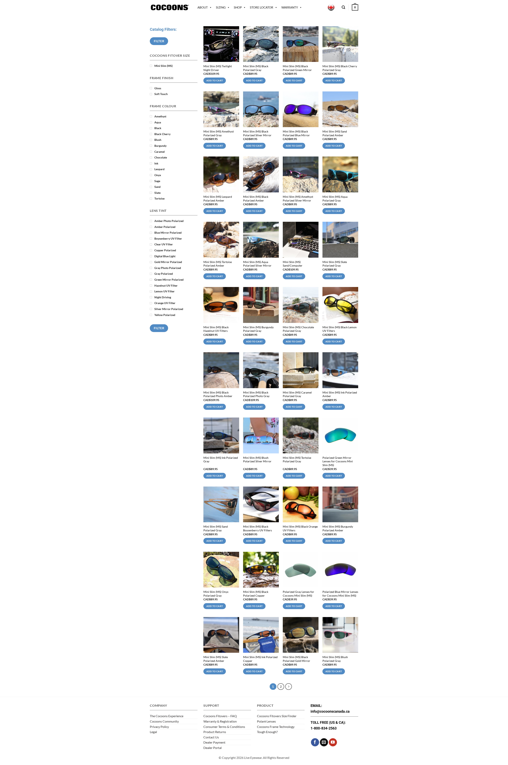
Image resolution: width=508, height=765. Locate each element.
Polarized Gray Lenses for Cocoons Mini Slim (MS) (298, 593)
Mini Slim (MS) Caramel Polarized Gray (297, 394)
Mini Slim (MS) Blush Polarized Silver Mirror (257, 459)
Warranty (289, 7)
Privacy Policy (159, 727)
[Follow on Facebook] (315, 742)
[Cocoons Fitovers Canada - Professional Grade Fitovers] (170, 7)
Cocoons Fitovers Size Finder (276, 716)
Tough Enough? (267, 732)
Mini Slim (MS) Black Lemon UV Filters (339, 329)
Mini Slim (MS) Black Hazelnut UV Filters (216, 329)
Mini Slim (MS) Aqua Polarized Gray (334, 198)
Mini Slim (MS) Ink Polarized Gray (220, 459)
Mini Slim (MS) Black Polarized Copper (255, 593)
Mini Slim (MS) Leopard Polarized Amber (217, 198)
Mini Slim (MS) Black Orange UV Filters (300, 528)
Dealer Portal (212, 748)
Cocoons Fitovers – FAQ (220, 716)
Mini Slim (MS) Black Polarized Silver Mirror (257, 133)
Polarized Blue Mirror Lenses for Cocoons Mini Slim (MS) (340, 593)
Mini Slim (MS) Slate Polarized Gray (334, 263)
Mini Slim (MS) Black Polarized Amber (255, 198)
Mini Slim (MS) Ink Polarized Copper (260, 658)
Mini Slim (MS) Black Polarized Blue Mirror (296, 133)
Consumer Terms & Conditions (224, 727)
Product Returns (214, 732)
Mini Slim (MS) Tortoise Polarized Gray (297, 459)
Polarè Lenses (266, 721)
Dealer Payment (214, 742)
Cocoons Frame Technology (275, 727)
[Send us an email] (324, 742)
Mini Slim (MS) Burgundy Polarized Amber (337, 528)
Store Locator (261, 7)
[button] (355, 7)
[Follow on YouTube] (333, 742)
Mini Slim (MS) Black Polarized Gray (255, 68)
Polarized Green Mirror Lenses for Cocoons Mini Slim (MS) (337, 461)
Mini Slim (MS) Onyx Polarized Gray (215, 593)
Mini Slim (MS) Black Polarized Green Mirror (297, 68)
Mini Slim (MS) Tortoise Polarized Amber (217, 263)
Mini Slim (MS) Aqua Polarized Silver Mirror (257, 263)
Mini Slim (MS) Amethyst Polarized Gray (218, 133)
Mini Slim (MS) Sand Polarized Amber (334, 133)
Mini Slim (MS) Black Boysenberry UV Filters (257, 528)
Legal (153, 732)
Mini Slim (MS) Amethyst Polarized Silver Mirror (298, 198)
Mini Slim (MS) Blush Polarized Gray (335, 658)
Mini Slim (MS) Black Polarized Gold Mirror (296, 658)
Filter (159, 41)
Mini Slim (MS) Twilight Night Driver (217, 68)
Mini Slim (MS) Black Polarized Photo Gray (256, 394)
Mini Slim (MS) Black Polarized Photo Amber (217, 394)
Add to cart (214, 80)
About (202, 7)
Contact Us (211, 737)
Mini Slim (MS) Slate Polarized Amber (215, 658)
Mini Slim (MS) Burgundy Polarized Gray (258, 329)
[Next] (288, 686)
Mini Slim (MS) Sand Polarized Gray (215, 528)
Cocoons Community (164, 721)
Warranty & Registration (220, 721)
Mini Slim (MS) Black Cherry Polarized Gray (339, 68)
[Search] (343, 7)
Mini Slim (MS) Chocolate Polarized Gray (298, 329)
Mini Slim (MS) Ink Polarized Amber (339, 394)
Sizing (221, 7)
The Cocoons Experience (166, 716)
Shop (238, 7)
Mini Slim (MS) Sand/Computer (292, 263)
